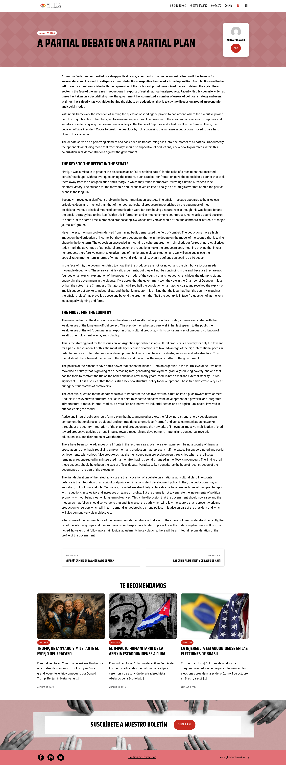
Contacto (216, 5)
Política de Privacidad (142, 757)
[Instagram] (50, 757)
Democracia (43, 642)
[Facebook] (41, 757)
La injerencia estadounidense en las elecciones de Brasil (214, 651)
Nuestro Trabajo (198, 5)
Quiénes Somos (178, 5)
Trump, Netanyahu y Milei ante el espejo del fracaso (68, 651)
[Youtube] (60, 757)
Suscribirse (184, 724)
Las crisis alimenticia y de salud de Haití (196, 561)
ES (238, 5)
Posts (236, 48)
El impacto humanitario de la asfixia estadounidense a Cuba (137, 651)
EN (246, 5)
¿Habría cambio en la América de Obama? (90, 561)
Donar (228, 5)
